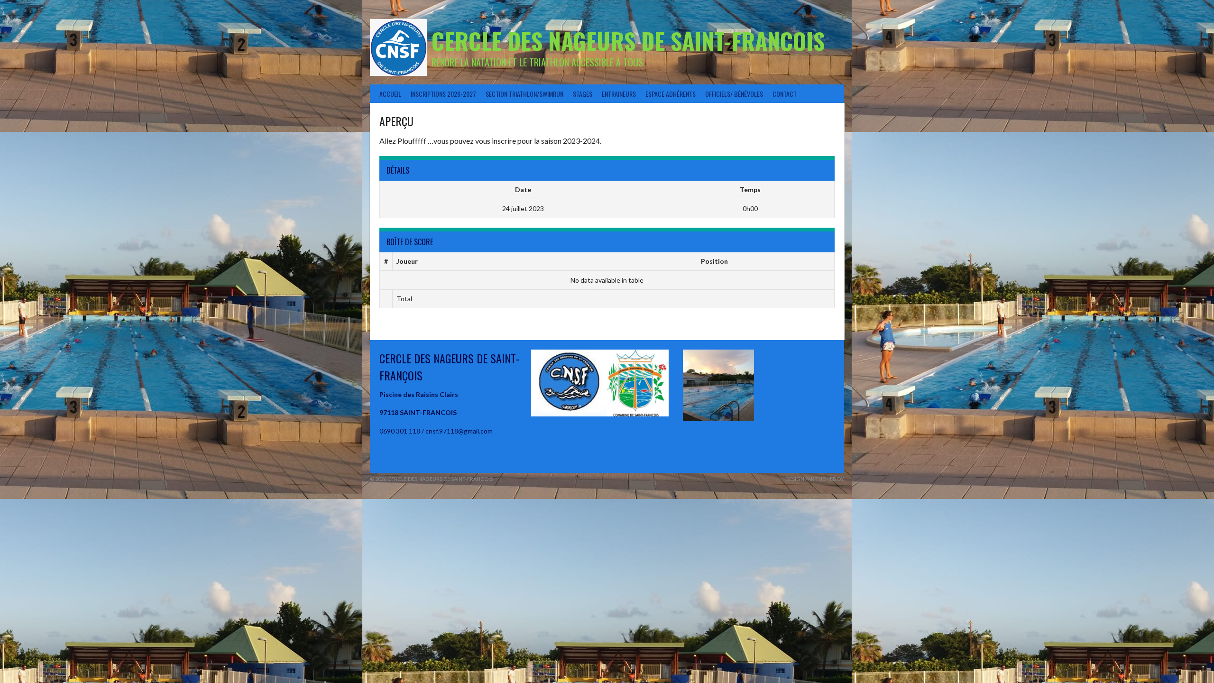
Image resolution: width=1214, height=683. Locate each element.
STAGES (582, 94)
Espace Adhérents (670, 94)
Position (714, 261)
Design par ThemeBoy (814, 479)
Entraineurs (619, 94)
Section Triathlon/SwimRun (524, 94)
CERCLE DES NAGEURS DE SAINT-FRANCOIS (628, 40)
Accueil (390, 94)
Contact (785, 94)
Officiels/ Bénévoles (734, 94)
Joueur (407, 261)
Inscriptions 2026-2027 (443, 94)
